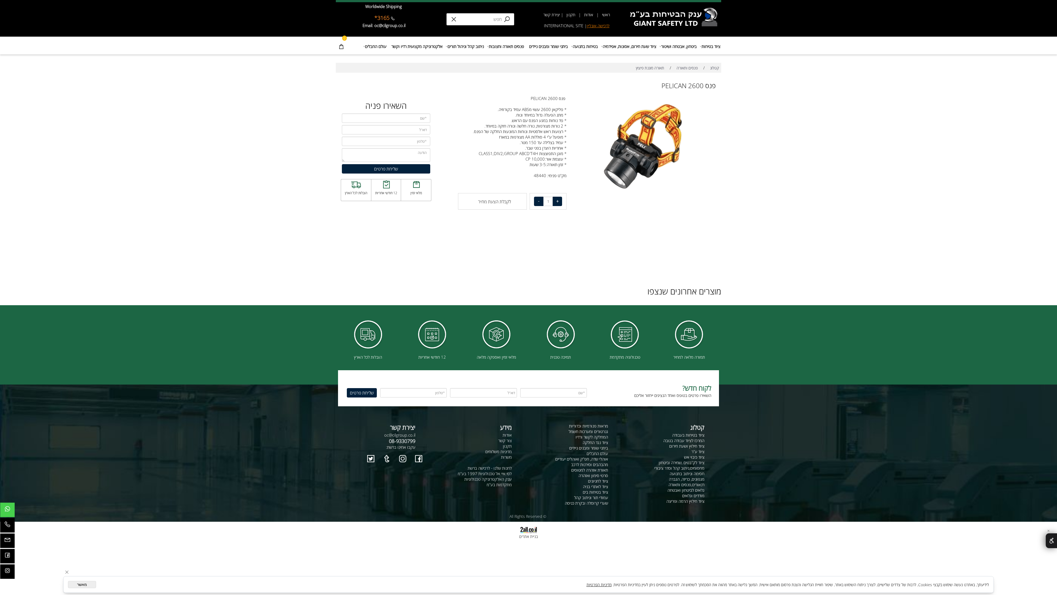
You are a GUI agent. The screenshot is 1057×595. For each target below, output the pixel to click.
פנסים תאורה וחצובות (506, 46)
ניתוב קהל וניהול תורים (466, 46)
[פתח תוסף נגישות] (1051, 540)
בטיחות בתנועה (585, 46)
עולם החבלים (375, 46)
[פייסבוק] (7, 557)
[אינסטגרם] (7, 573)
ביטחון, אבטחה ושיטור (679, 46)
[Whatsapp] (7, 511)
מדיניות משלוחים (498, 451)
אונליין (592, 25)
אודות (588, 14)
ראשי (605, 14)
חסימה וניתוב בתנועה (687, 473)
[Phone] (7, 527)
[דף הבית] (675, 9)
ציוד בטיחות (711, 46)
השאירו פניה (386, 105)
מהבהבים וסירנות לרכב (589, 464)
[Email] (7, 542)
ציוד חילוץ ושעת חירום (686, 446)
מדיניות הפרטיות (599, 584)
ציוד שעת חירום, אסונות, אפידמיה (629, 46)
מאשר (82, 584)
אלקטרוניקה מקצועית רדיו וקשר (417, 46)
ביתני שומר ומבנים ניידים (548, 46)
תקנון (570, 14)
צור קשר (505, 440)
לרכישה (603, 25)
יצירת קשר (551, 14)
